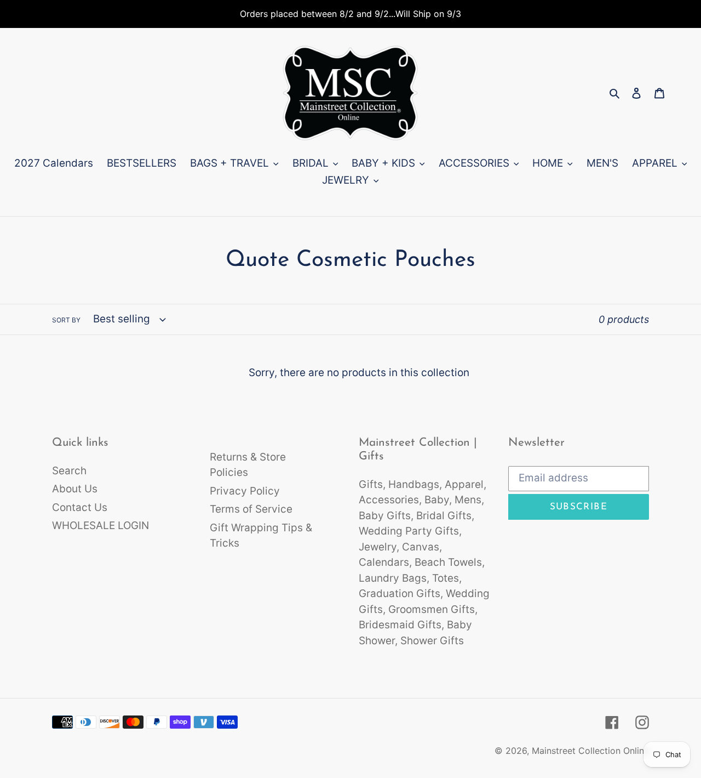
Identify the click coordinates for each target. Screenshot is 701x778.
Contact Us (79, 507)
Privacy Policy (245, 491)
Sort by (66, 320)
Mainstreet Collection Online (590, 750)
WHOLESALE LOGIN (100, 525)
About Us (74, 488)
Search (69, 470)
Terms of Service (251, 509)
